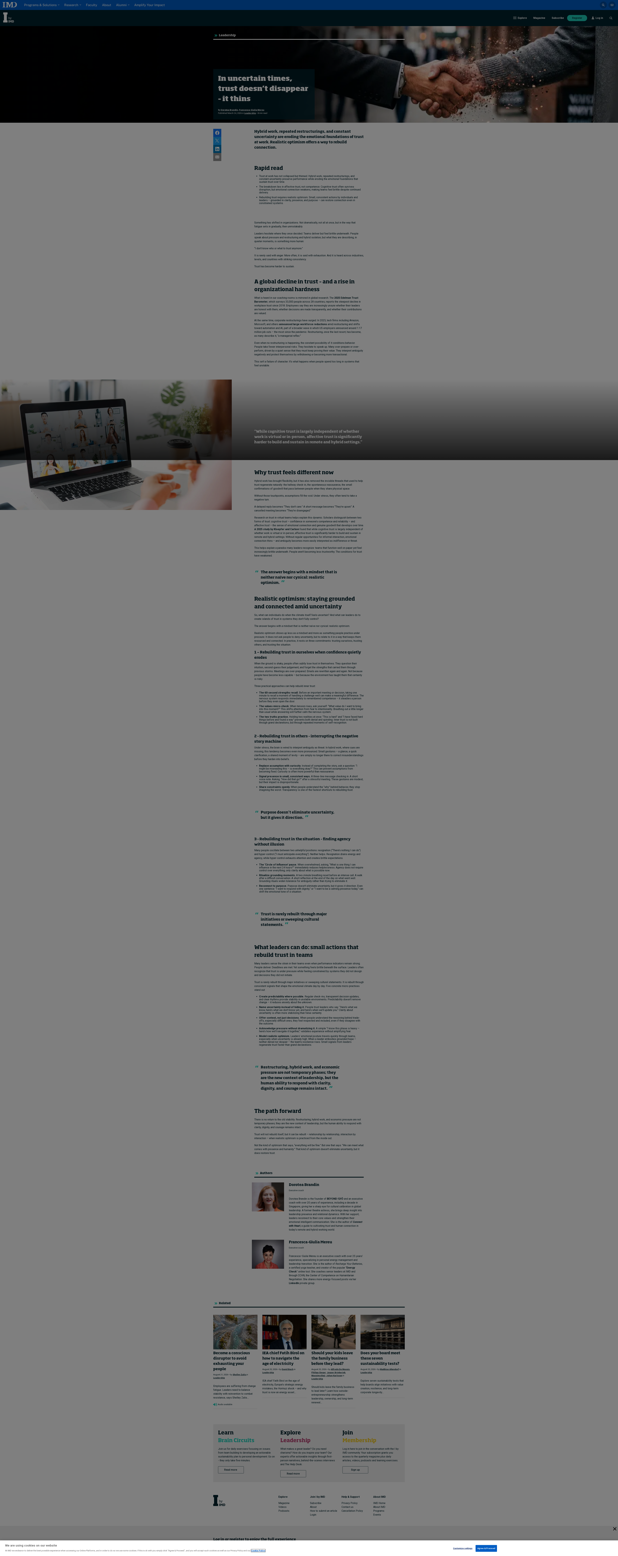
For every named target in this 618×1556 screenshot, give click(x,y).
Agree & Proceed (486, 1548)
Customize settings (462, 1548)
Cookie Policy (258, 1550)
